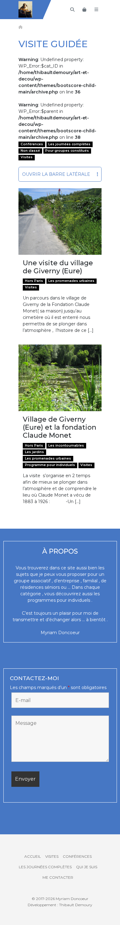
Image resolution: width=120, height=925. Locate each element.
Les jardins (34, 452)
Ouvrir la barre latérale (56, 174)
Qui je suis (86, 867)
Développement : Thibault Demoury (60, 904)
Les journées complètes (69, 144)
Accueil (32, 856)
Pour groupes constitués (67, 151)
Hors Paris (34, 281)
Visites (27, 157)
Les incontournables (66, 446)
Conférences (32, 144)
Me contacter (57, 877)
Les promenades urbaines (71, 281)
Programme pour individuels (50, 465)
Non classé (30, 151)
